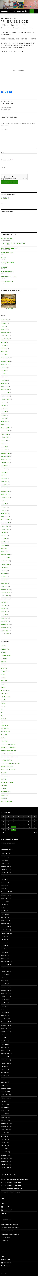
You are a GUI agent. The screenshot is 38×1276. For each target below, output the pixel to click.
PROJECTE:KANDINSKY (8, 769)
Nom (3, 152)
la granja (3, 687)
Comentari (4, 130)
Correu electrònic (6, 160)
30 (13, 830)
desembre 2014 (5, 427)
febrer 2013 (4, 481)
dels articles (5, 1206)
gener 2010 (4, 586)
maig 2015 (4, 412)
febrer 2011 (4, 548)
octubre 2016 (4, 364)
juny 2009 (3, 605)
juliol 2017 (3, 342)
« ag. (3, 832)
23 (13, 827)
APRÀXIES (4, 652)
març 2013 (4, 478)
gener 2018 (4, 329)
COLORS (3, 662)
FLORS (3, 674)
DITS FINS (4, 668)
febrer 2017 (4, 354)
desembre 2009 (5, 589)
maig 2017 (4, 345)
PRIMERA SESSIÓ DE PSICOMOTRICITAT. (13, 243)
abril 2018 (3, 323)
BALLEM (3, 257)
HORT (3, 684)
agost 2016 (4, 367)
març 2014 (4, 446)
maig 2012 (4, 504)
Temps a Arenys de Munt (8, 843)
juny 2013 (3, 469)
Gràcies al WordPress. (6, 1274)
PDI (2, 722)
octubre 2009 (4, 596)
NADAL (3, 703)
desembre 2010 (5, 554)
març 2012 (4, 510)
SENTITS (3, 779)
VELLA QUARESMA (6, 801)
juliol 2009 (3, 602)
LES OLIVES (4, 693)
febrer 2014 (4, 450)
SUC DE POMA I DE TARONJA (15, 1189)
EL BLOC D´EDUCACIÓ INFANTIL (10, 1228)
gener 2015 (4, 424)
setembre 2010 (5, 564)
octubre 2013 (4, 459)
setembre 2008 (5, 634)
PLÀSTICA (4, 734)
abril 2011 (3, 542)
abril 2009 (3, 611)
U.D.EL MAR (4, 795)
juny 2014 (3, 443)
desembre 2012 (5, 488)
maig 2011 (4, 538)
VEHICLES (4, 798)
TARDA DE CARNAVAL (7, 272)
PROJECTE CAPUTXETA (8, 744)
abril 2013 (3, 475)
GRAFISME (4, 681)
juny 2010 (3, 570)
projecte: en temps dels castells (9, 757)
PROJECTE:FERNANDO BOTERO (10, 763)
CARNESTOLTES (5, 655)
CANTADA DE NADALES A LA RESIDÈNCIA (18, 1179)
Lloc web (3, 167)
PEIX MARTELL (5, 728)
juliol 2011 (3, 532)
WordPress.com (5, 1237)
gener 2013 (4, 485)
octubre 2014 (4, 434)
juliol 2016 (3, 370)
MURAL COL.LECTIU (7, 102)
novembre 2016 (5, 361)
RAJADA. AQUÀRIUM (14, 1182)
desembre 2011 (5, 519)
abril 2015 (3, 415)
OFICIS (3, 706)
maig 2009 (4, 608)
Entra (2, 1203)
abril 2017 (3, 348)
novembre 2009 (5, 592)
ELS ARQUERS (5, 671)
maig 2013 (4, 472)
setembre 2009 (5, 599)
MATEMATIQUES (6, 696)
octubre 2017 (4, 335)
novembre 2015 (5, 393)
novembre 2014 (5, 431)
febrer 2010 (4, 583)
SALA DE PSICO (12, 18)
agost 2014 (4, 440)
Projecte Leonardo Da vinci (8, 750)
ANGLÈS (3, 646)
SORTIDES (4, 785)
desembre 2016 (5, 358)
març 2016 (4, 380)
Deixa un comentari (27, 28)
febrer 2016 (4, 383)
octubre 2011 (4, 526)
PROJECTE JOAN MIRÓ (7, 747)
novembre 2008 (5, 627)
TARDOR (3, 788)
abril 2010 (3, 577)
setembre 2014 (5, 437)
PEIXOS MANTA (5, 731)
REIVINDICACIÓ (9, 308)
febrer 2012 (4, 513)
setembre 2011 (5, 529)
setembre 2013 (5, 462)
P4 (1, 712)
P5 (1, 715)
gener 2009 (4, 621)
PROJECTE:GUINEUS (7, 766)
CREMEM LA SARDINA (7, 253)
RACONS (3, 773)
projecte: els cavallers (7, 754)
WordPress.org (5, 1213)
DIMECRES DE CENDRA (7, 262)
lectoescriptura (5, 690)
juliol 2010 (3, 567)
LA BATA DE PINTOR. (7, 281)
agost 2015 (4, 402)
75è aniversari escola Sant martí (9, 1224)
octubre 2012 (4, 494)
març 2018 (4, 326)
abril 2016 (3, 377)
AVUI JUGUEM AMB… (7, 238)
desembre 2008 (5, 624)
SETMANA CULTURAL (7, 782)
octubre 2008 (4, 630)
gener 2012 (4, 516)
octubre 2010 (4, 561)
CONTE (3, 665)
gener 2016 (4, 386)
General (3, 18)
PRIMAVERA (4, 741)
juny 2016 (3, 374)
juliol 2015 (3, 405)
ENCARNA (16, 28)
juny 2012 (3, 500)
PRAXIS (3, 738)
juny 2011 (3, 535)
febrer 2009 (4, 618)
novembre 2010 (5, 557)
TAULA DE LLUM (6, 109)
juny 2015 (3, 408)
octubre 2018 (4, 320)
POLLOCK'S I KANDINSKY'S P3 (10, 1234)
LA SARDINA (4, 267)
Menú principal (36, 11)
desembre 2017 (5, 332)
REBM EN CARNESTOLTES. (8, 276)
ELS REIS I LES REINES (7, 1231)
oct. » (35, 832)
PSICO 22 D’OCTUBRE (13, 1192)
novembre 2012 (5, 491)
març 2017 (4, 351)
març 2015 (4, 418)
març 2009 (4, 615)
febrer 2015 (4, 421)
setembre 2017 (5, 339)
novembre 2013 (5, 456)
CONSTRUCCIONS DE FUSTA (9, 248)
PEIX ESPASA (4, 725)
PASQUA (3, 719)
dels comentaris (6, 1210)
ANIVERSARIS (5, 649)
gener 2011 (4, 551)
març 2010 (4, 580)
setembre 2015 (5, 399)
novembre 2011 (5, 523)
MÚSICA (3, 700)
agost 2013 (4, 466)
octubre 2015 (4, 396)
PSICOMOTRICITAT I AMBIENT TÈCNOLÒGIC (15, 11)
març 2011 (4, 545)
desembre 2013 (5, 453)
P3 (7, 18)
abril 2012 (3, 507)
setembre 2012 (5, 497)
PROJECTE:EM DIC (6, 760)
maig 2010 (4, 573)
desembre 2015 (5, 389)
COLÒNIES (4, 658)
